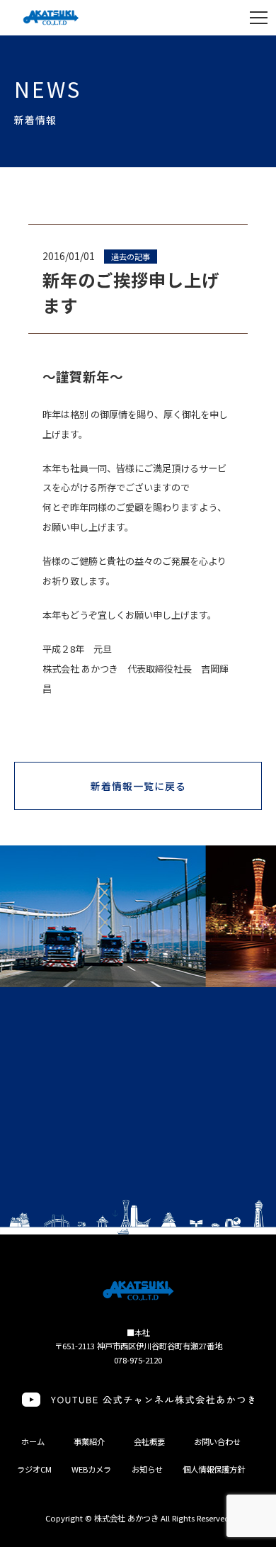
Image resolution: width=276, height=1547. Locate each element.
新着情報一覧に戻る (139, 786)
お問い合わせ (217, 1441)
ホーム (33, 1441)
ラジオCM (34, 1469)
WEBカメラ (91, 1469)
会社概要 (149, 1441)
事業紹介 (89, 1441)
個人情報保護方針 (214, 1469)
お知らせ (147, 1469)
